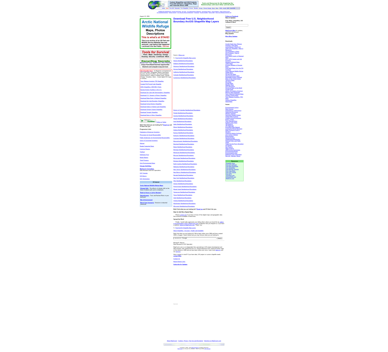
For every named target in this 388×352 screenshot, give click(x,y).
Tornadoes (196, 12)
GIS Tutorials (144, 173)
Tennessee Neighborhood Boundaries (184, 192)
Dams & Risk (212, 12)
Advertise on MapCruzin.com (212, 341)
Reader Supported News (147, 146)
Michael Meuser (195, 347)
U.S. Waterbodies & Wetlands (194, 11)
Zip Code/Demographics (162, 12)
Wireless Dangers (230, 113)
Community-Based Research (233, 129)
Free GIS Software (231, 165)
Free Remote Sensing (232, 169)
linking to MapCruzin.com (187, 225)
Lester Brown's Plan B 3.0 (233, 47)
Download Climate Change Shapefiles (151, 109)
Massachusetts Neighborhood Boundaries (185, 141)
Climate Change (172, 12)
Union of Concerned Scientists (149, 140)
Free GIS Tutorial (231, 172)
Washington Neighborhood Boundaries (184, 203)
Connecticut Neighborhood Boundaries (184, 78)
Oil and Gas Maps (230, 74)
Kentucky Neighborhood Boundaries (183, 135)
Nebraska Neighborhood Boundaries (183, 167)
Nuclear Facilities (204, 12)
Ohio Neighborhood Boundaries (182, 181)
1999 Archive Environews (232, 150)
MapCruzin (180, 348)
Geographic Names (206, 11)
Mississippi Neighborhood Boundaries (184, 158)
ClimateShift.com (231, 177)
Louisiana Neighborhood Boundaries (183, 138)
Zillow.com (181, 55)
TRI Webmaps (229, 125)
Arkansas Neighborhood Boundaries (183, 66)
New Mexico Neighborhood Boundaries (184, 172)
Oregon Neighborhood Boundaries (183, 183)
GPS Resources (230, 86)
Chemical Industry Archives (233, 133)
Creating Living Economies (233, 118)
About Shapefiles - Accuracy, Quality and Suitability (188, 230)
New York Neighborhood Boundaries (183, 178)
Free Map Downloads (232, 166)
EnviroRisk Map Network (232, 127)
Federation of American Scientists (150, 132)
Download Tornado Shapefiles (149, 112)
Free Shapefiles (230, 168)
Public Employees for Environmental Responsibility (155, 138)
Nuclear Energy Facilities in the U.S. (151, 90)
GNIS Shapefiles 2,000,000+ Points (150, 87)
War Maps (228, 82)
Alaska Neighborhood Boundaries (183, 61)
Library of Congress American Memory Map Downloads (234, 91)
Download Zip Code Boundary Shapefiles (152, 101)
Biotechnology (229, 136)
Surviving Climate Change (233, 115)
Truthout (142, 152)
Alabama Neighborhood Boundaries (183, 63)
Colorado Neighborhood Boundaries (183, 75)
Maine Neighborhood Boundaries (182, 147)
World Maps (228, 101)
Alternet (142, 143)
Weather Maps (229, 85)
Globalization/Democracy (232, 139)
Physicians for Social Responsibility (150, 135)
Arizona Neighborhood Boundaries (183, 69)
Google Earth (229, 89)
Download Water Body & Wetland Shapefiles (153, 98)
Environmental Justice (231, 107)
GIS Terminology (145, 179)
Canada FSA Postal (176, 11)
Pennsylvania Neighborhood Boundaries (185, 186)
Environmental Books (231, 151)
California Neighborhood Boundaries (183, 72)
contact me (183, 215)
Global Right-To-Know (231, 116)
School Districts (215, 11)
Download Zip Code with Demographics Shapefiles (155, 92)
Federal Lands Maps (231, 122)
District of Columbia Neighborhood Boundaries (186, 110)
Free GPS (229, 174)
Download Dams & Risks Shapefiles (151, 115)
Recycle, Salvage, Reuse (232, 156)
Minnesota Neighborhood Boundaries (184, 152)
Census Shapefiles (230, 100)
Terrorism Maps (230, 80)
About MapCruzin (172, 341)
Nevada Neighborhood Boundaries (183, 175)
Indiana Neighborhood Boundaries (183, 130)
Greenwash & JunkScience (233, 110)
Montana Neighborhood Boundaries (183, 161)
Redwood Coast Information (233, 154)
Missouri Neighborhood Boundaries (183, 155)
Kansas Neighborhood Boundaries (183, 133)
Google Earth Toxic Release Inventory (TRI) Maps (233, 44)
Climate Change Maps (231, 95)
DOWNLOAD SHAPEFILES (164, 11)
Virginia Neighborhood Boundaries (183, 200)
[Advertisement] (190, 39)
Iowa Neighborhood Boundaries (182, 121)
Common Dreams (145, 149)
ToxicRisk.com (230, 175)
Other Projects (229, 148)
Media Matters (144, 157)
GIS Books (228, 145)
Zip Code (184, 11)
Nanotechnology (230, 138)
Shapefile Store (230, 163)
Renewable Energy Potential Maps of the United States (233, 78)
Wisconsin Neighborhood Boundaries (184, 206)
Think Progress (144, 160)
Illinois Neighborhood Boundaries (182, 127)
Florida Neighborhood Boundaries (183, 113)
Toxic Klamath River (231, 121)
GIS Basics (143, 176)
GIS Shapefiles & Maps (232, 51)
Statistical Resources (231, 112)
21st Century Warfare (231, 135)
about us (218, 250)
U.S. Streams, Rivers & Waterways (185, 12)
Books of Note (229, 119)
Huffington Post (144, 154)
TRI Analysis (229, 124)
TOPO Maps (229, 63)
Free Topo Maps (230, 171)
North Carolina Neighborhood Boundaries (185, 164)
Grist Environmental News (147, 163)
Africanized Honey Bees (232, 76)
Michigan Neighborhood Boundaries (183, 150)
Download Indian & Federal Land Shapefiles (153, 106)
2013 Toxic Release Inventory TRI (223, 12)
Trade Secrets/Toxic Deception (234, 144)
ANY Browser (207, 348)
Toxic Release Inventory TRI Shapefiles (152, 81)
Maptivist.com (230, 178)
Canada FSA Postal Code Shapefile (150, 84)
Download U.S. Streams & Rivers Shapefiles (153, 95)
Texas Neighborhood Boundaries (182, 195)
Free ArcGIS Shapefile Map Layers (185, 58)
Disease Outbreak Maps (232, 62)
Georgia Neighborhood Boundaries (183, 116)
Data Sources (229, 109)
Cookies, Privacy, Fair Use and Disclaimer (190, 341)
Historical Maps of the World (233, 88)
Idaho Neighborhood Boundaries (182, 124)
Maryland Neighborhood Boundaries (183, 144)
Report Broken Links (179, 261)
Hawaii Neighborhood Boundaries (183, 118)
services (178, 251)
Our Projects (229, 147)
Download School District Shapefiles (151, 104)
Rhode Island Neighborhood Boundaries (184, 189)
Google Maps (229, 83)
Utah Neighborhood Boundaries (182, 198)
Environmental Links (231, 153)
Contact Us (176, 259)
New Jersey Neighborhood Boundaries (184, 169)
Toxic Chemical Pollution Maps (234, 94)
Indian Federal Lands (225, 11)
